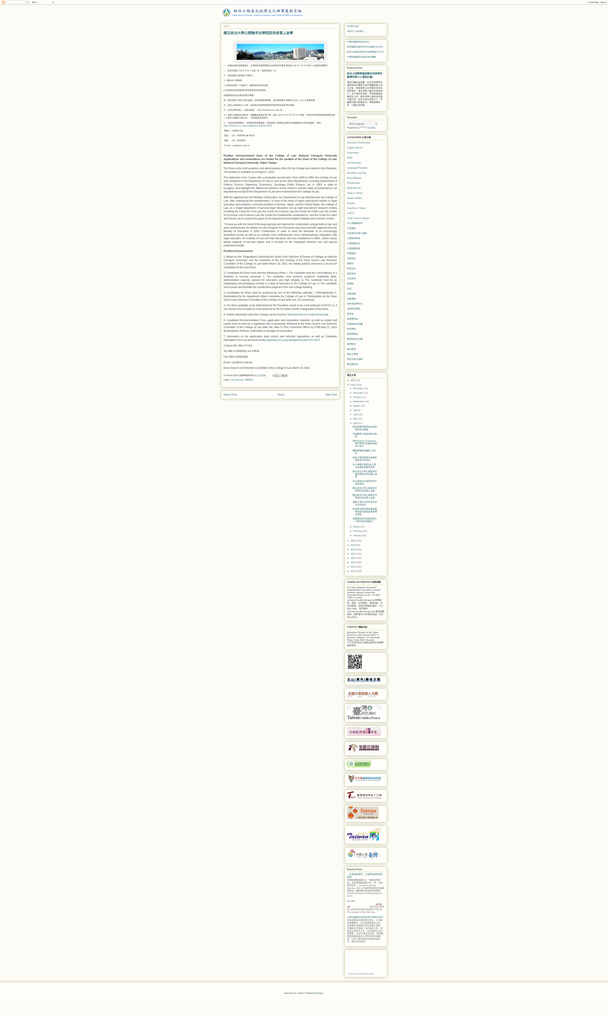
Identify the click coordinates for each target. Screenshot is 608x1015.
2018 (353, 549)
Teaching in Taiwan (356, 208)
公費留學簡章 (353, 238)
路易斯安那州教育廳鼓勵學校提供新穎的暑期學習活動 (365, 512)
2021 (353, 384)
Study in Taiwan (355, 193)
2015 (353, 562)
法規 (349, 288)
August (357, 405)
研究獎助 (351, 329)
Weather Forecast (355, 974)
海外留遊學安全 (355, 303)
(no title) (351, 901)
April (355, 423)
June (356, 414)
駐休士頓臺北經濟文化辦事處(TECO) (365, 52)
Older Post (331, 394)
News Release (354, 178)
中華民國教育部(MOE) (358, 42)
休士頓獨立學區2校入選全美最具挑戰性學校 (364, 465)
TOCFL (351, 213)
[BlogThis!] (277, 375)
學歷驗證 (351, 253)
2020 (353, 540)
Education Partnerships (358, 142)
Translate (370, 127)
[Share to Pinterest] (286, 375)
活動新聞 (351, 293)
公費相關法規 (353, 243)
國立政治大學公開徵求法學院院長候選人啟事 (365, 496)
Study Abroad (354, 188)
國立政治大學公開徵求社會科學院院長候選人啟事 (365, 474)
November (358, 393)
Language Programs (357, 167)
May (355, 418)
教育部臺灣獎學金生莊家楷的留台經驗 (365, 428)
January (357, 535)
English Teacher (355, 147)
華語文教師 (352, 354)
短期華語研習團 (355, 324)
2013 (353, 571)
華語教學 (351, 349)
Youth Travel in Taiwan (358, 218)
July (355, 410)
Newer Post (230, 394)
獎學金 (350, 314)
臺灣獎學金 (352, 334)
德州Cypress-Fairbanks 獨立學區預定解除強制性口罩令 (365, 443)
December (358, 388)
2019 (353, 545)
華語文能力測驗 (355, 359)
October (357, 397)
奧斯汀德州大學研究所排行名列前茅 (365, 503)
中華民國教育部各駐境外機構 (361, 57)
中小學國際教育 (355, 223)
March (356, 526)
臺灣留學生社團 (355, 339)
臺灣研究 (351, 344)
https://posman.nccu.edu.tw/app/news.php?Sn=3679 (248, 125)
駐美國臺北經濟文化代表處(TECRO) (365, 46)
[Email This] (274, 375)
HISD (349, 157)
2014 (353, 566)
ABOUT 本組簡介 (355, 31)
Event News (353, 152)
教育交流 (351, 268)
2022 (353, 380)
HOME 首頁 (353, 26)
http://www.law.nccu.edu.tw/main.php (308, 314)
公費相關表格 (353, 248)
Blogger (319, 993)
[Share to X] (280, 375)
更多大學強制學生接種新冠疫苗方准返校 (365, 458)
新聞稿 (350, 283)
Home (281, 394)
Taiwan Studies (354, 198)
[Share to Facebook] (283, 375)
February (358, 531)
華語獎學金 (352, 364)
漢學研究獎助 (353, 308)
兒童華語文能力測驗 (357, 233)
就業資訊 (249, 380)
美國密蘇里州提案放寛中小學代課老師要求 (365, 520)
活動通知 (351, 298)
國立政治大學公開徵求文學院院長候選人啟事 (365, 489)
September (359, 401)
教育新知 (351, 273)
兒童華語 (351, 228)
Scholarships (353, 183)
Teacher (351, 203)
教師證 (350, 263)
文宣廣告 (351, 278)
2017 (353, 553)
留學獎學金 (352, 319)
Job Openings (237, 380)
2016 (353, 558)
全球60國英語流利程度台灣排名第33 (365, 917)
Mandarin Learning (356, 173)
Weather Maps (368, 974)
